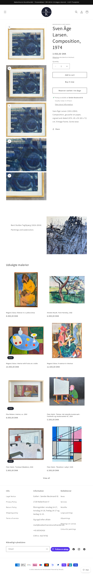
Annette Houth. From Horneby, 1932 (59, 313)
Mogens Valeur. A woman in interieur (60, 364)
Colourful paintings (68, 529)
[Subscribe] (46, 549)
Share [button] (57, 129)
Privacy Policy (11, 502)
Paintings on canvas (68, 524)
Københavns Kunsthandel (43, 569)
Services (64, 502)
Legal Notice (11, 496)
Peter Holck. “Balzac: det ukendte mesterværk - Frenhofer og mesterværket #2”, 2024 (63, 415)
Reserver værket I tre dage (70, 90)
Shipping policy (12, 513)
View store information (64, 104)
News (63, 496)
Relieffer (64, 507)
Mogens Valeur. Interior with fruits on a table (22, 364)
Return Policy (11, 507)
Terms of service (12, 518)
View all (46, 478)
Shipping (56, 57)
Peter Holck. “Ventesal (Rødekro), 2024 (19, 467)
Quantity (56, 61)
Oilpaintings (65, 518)
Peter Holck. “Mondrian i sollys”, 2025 (60, 467)
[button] (5, 12)
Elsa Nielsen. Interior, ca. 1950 (16, 414)
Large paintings (67, 513)
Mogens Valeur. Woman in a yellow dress (20, 313)
